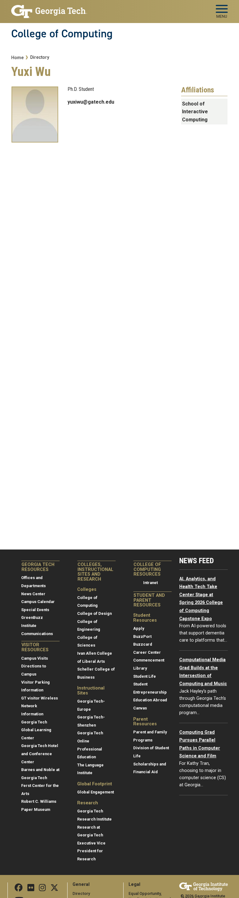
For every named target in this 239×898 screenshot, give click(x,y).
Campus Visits (34, 658)
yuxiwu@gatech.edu (91, 102)
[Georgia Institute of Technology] (49, 9)
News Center (33, 594)
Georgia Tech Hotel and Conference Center (39, 753)
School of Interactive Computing (195, 112)
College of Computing (62, 33)
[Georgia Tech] (203, 886)
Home (17, 57)
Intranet (150, 582)
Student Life (144, 676)
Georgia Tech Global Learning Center (36, 730)
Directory (39, 57)
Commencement (148, 660)
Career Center (147, 652)
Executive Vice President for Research (91, 851)
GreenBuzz (32, 617)
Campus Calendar (38, 601)
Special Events (35, 609)
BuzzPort (142, 636)
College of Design (94, 613)
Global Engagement (95, 792)
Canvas (140, 708)
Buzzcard (142, 644)
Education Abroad (150, 700)
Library (140, 668)
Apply (138, 628)
